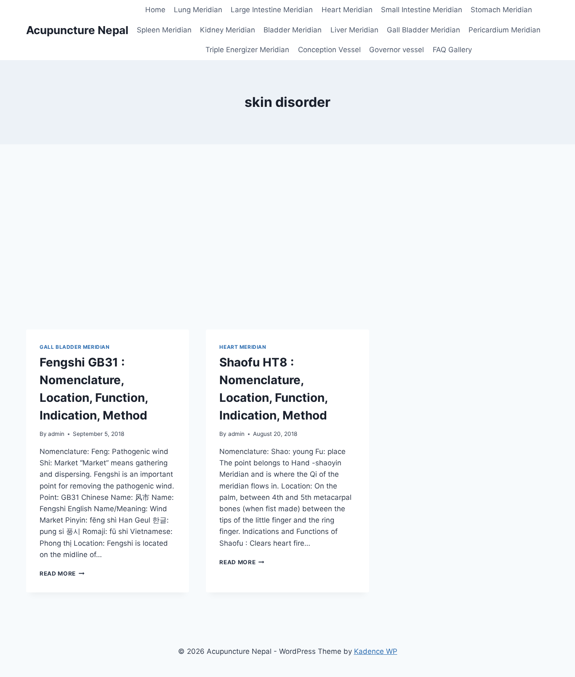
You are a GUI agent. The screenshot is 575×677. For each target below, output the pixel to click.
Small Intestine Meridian (421, 9)
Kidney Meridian (227, 30)
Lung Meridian (198, 9)
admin (56, 433)
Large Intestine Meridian (272, 9)
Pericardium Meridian (504, 30)
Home (155, 9)
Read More (62, 573)
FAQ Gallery (452, 49)
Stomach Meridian (501, 9)
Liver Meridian (354, 30)
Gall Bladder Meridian (423, 30)
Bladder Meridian (293, 30)
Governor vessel (396, 49)
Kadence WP (375, 651)
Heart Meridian (347, 9)
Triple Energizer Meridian (247, 49)
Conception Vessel (329, 49)
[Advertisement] (287, 237)
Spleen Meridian (164, 30)
